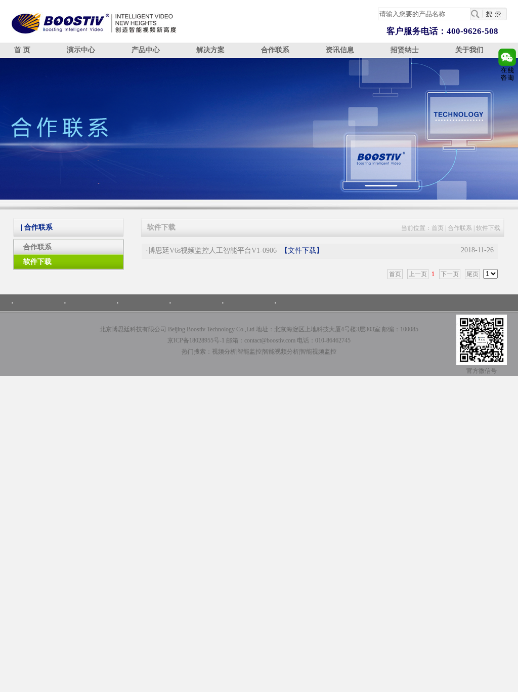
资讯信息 (340, 50)
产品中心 (146, 50)
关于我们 (469, 50)
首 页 (22, 50)
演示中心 (81, 50)
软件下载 (37, 261)
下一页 (450, 274)
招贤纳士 (405, 50)
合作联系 (275, 50)
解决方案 (210, 50)
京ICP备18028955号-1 (196, 340)
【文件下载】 (302, 250)
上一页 (418, 274)
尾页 (472, 274)
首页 (437, 228)
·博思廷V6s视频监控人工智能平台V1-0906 (211, 250)
